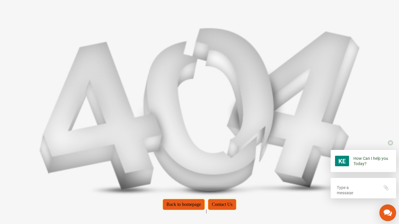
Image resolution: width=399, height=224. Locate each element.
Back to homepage (183, 204)
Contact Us (222, 204)
